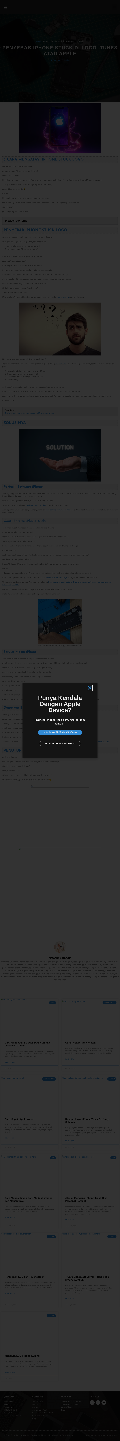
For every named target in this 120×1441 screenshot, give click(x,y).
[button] (89, 687)
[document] (60, 720)
